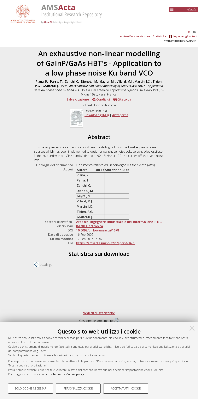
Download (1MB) (96, 115)
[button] (116, 321)
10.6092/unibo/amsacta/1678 (97, 230)
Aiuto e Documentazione (135, 36)
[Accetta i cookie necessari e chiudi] (192, 328)
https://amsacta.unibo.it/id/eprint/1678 (105, 243)
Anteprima (120, 115)
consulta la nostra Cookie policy (62, 374)
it (189, 32)
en (194, 32)
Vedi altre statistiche (99, 313)
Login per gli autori (184, 36)
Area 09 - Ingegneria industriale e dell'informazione (114, 222)
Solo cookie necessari (31, 388)
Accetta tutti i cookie (126, 388)
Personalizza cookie (78, 388)
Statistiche (159, 36)
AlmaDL (192, 9)
